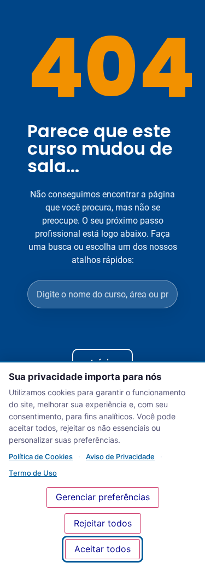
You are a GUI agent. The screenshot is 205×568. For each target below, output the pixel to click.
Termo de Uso (33, 473)
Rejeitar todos (103, 523)
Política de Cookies (41, 456)
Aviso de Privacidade (120, 456)
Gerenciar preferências (103, 496)
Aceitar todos (102, 548)
